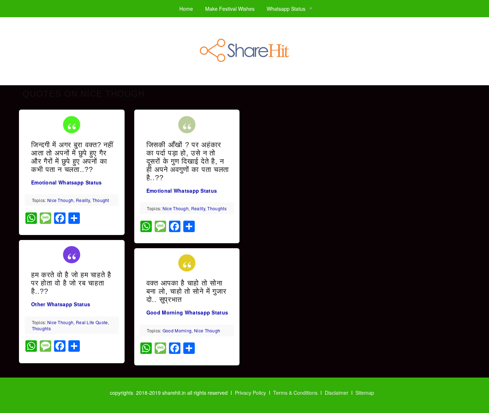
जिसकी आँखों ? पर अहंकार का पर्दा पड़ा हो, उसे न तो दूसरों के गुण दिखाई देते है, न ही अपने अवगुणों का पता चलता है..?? (187, 161)
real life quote (92, 322)
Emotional (44, 182)
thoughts (41, 328)
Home (186, 8)
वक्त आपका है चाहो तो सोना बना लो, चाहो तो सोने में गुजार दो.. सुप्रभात (186, 291)
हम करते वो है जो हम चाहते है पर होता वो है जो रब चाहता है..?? (71, 283)
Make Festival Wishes (230, 8)
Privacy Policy (250, 392)
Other (38, 304)
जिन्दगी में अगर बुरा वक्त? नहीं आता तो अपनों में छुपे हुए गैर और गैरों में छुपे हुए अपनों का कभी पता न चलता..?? (72, 157)
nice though (60, 200)
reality (83, 200)
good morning (177, 330)
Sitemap (364, 392)
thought (100, 200)
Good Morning (164, 312)
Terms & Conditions (295, 392)
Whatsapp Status (286, 8)
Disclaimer (336, 392)
